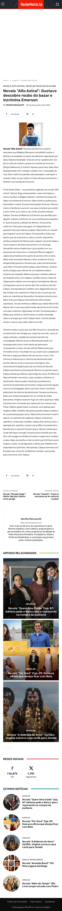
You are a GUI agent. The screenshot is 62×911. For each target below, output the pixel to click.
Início (5, 80)
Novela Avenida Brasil (32, 860)
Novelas (30, 86)
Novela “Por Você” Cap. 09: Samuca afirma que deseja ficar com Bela (31, 675)
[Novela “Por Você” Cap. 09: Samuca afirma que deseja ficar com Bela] (31, 650)
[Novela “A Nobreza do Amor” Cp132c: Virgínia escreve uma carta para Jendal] (31, 711)
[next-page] (10, 748)
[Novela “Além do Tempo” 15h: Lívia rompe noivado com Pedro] (11, 883)
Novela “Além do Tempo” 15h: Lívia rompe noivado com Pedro (40, 885)
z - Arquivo (14, 80)
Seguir (31, 766)
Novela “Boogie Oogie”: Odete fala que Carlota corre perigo (14, 496)
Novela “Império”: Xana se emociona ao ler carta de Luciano (46, 496)
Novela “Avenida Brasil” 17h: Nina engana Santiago (38, 864)
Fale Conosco (36, 901)
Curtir (12, 766)
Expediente (50, 901)
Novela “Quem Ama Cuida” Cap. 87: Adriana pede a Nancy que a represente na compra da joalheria (31, 611)
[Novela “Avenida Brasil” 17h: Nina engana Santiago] (11, 863)
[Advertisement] (31, 43)
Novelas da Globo (46, 86)
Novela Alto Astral (29, 80)
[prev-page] (5, 748)
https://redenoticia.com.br (31, 523)
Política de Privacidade (17, 901)
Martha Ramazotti (15, 105)
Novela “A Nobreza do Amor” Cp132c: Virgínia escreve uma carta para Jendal (31, 736)
